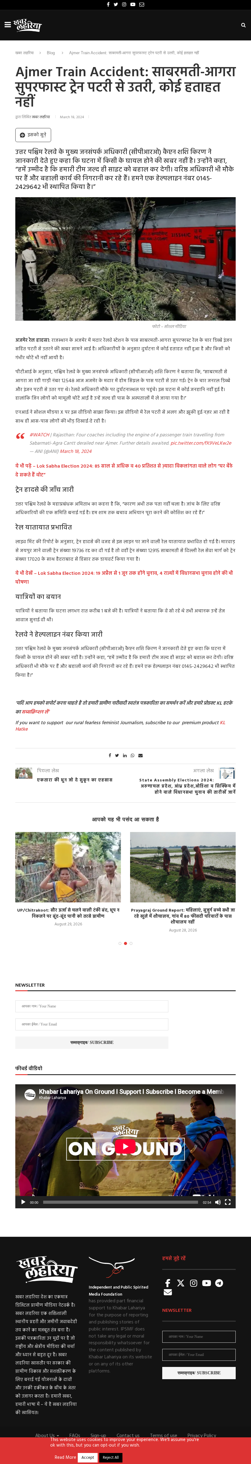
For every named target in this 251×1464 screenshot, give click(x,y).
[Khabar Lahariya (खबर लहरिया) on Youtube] (207, 1284)
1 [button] (120, 943)
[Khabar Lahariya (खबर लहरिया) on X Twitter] (181, 1284)
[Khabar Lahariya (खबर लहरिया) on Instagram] (194, 1284)
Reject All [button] (111, 1458)
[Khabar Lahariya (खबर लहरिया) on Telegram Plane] (219, 1284)
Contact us (128, 1436)
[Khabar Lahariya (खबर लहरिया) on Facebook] (168, 1284)
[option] (68, 880)
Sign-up (98, 1436)
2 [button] (125, 943)
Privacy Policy (202, 1436)
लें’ (46, 712)
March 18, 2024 (76, 452)
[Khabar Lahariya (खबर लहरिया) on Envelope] (168, 1293)
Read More (65, 1458)
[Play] (23, 1202)
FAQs (74, 1436)
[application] (125, 1146)
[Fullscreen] (228, 1202)
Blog (51, 53)
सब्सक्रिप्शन (32, 712)
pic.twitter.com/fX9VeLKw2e (200, 443)
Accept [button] (87, 1458)
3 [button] (131, 943)
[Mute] (218, 1202)
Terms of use (163, 1436)
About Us (45, 1436)
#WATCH (39, 435)
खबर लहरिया (24, 53)
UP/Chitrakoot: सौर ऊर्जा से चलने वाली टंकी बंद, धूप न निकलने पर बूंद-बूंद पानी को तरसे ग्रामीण (68, 913)
